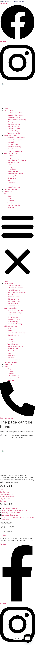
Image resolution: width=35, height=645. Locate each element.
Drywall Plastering (13, 117)
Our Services (8, 111)
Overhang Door (12, 176)
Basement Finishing (14, 147)
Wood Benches (12, 171)
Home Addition (12, 144)
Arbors (9, 165)
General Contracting (14, 151)
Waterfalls (11, 183)
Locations (10, 207)
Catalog (10, 198)
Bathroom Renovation (15, 115)
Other (6, 194)
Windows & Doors (13, 129)
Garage (10, 167)
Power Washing (12, 131)
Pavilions (10, 185)
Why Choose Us (13, 203)
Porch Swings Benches (15, 174)
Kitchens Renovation (14, 113)
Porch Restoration (13, 187)
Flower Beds (11, 178)
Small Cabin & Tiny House (16, 160)
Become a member (14, 205)
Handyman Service (10, 189)
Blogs (9, 196)
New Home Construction (16, 138)
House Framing (12, 149)
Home (6, 108)
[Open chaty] (28, 638)
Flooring (10, 122)
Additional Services (10, 153)
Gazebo (10, 156)
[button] (17, 244)
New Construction (10, 135)
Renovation (11, 142)
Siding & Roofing (13, 126)
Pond (9, 180)
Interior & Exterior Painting (16, 120)
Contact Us (8, 192)
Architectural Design (14, 140)
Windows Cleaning (14, 133)
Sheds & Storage (13, 162)
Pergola (10, 158)
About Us (10, 201)
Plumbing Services (13, 124)
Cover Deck (11, 169)
